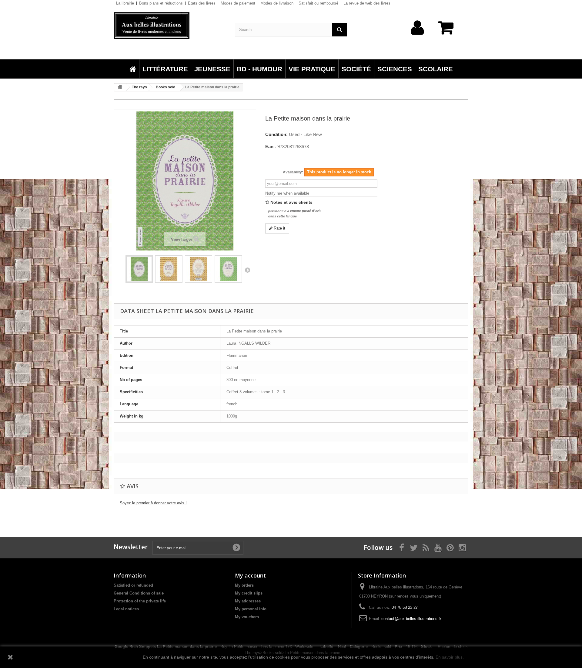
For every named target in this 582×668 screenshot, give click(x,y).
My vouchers (247, 617)
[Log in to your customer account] (417, 37)
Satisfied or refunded (133, 585)
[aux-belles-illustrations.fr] (170, 25)
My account (250, 575)
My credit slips (249, 593)
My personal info (250, 609)
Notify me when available (287, 193)
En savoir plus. (450, 657)
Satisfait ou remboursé (318, 3)
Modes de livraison (276, 3)
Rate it (279, 228)
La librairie (125, 3)
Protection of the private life (140, 601)
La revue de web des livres (366, 3)
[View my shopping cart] (448, 31)
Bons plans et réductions (161, 3)
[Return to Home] (120, 87)
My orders (244, 585)
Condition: (276, 134)
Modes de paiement (238, 3)
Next (247, 270)
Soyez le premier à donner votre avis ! (153, 503)
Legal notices (126, 609)
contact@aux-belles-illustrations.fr (411, 618)
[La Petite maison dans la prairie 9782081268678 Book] (139, 269)
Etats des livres (202, 3)
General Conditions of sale (139, 593)
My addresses (248, 601)
